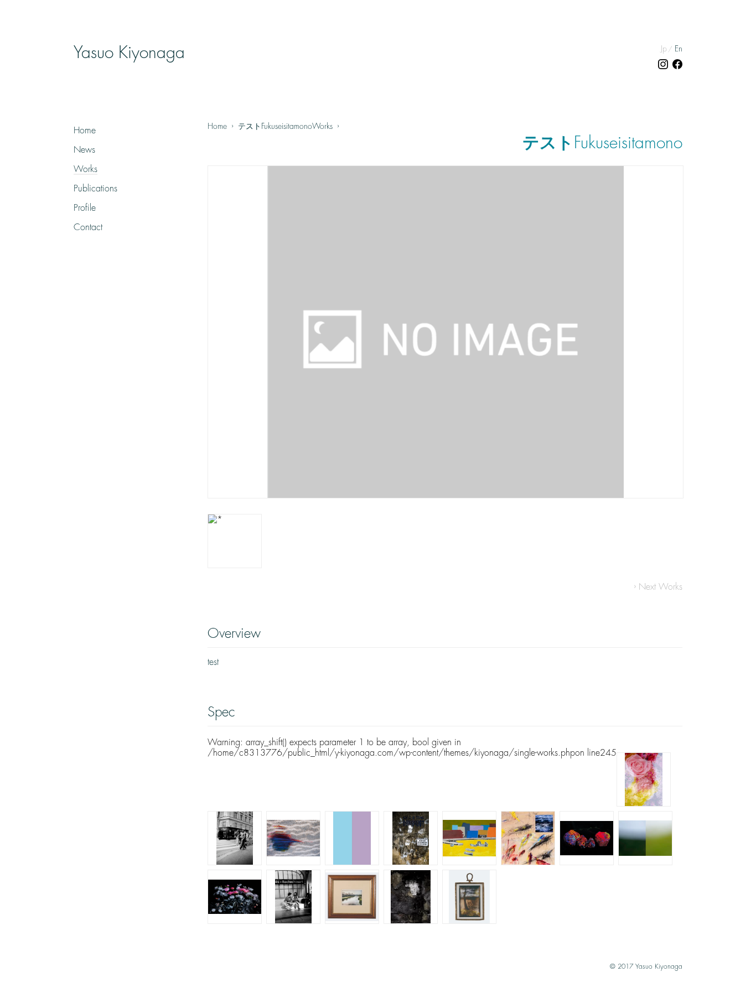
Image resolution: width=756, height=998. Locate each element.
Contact (88, 227)
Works (85, 169)
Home (85, 130)
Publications (95, 188)
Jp (664, 49)
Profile (85, 208)
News (84, 149)
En (678, 49)
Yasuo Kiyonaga (129, 52)
